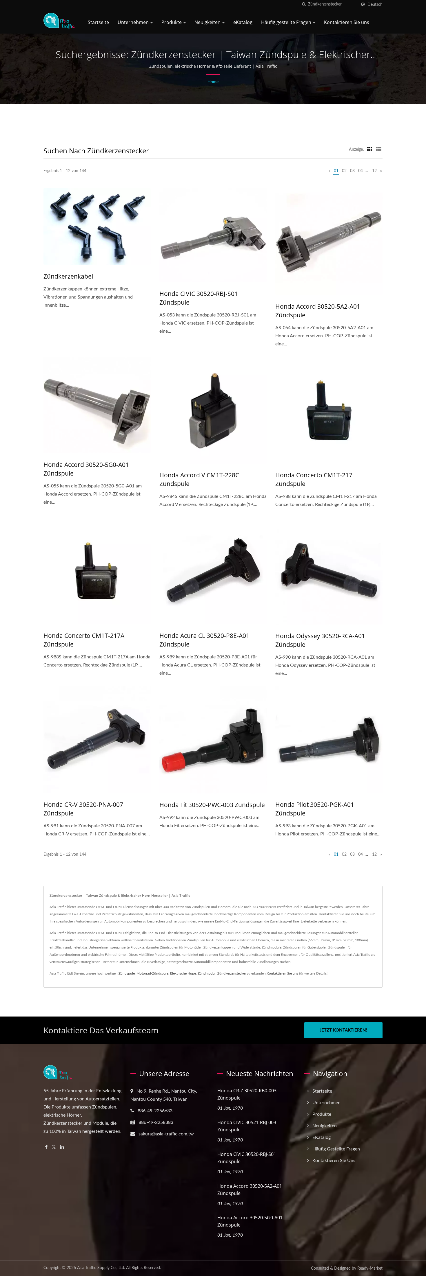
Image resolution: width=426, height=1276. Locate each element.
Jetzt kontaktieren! (343, 1030)
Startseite (98, 22)
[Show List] (379, 149)
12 (374, 171)
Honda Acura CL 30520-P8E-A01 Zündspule (204, 639)
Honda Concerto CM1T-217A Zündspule (83, 639)
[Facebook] (46, 1147)
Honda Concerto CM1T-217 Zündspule (313, 479)
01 (336, 171)
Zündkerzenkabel (68, 276)
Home (213, 82)
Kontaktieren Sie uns (346, 22)
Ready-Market (370, 1268)
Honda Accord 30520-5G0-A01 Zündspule (86, 469)
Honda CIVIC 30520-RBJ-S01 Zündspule (198, 298)
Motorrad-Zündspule (152, 973)
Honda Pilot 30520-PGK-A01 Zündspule (314, 808)
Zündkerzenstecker (231, 973)
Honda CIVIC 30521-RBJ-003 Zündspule (246, 1126)
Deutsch (375, 4)
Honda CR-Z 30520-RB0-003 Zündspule (246, 1094)
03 (352, 171)
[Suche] (303, 4)
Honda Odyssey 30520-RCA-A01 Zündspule (320, 640)
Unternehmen (134, 22)
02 (344, 171)
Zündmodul (207, 973)
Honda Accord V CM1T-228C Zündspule (199, 479)
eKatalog (242, 22)
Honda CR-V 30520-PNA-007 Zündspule (83, 808)
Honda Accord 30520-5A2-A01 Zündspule (317, 310)
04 (360, 171)
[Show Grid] (370, 149)
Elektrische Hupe (183, 973)
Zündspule (127, 973)
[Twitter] (54, 1147)
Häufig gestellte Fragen (286, 22)
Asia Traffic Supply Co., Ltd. (101, 1268)
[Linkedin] (62, 1147)
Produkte (172, 22)
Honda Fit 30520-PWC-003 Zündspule (212, 805)
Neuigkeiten (208, 22)
